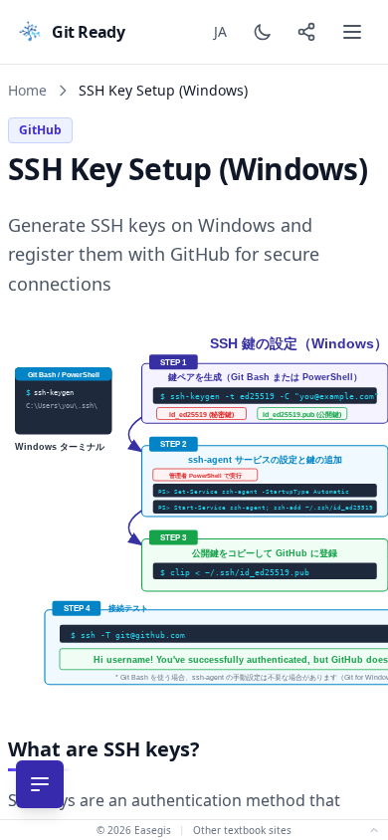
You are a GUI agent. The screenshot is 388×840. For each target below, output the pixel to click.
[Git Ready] (30, 32)
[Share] (306, 32)
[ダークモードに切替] (263, 32)
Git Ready (88, 32)
